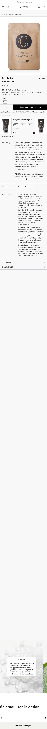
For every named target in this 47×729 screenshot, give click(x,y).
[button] (23, 725)
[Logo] (23, 7)
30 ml (16, 125)
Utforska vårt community (25, 2)
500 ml (5, 102)
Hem (3, 14)
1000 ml (16, 128)
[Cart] (44, 7)
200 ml (23, 125)
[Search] (8, 7)
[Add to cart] (34, 133)
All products (9, 14)
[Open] (3, 7)
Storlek (4, 98)
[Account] (39, 7)
